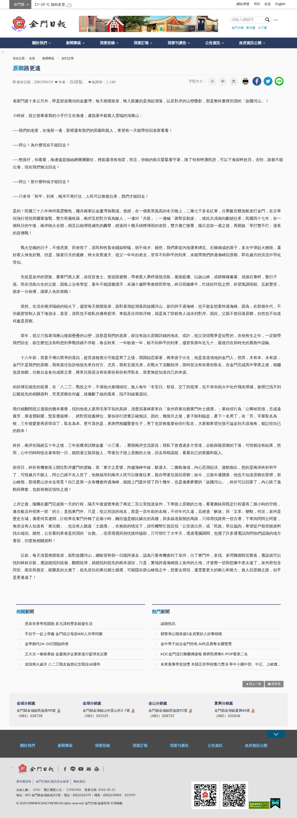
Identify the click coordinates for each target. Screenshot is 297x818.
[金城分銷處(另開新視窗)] (59, 710)
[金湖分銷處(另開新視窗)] (133, 710)
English (280, 4)
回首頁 (276, 683)
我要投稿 (107, 43)
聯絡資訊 (79, 781)
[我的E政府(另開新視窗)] (275, 804)
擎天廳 (250, 27)
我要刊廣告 (177, 43)
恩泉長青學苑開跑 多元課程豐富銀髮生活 (59, 624)
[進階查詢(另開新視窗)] (275, 20)
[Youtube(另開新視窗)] (81, 769)
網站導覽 (242, 4)
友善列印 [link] (245, 81)
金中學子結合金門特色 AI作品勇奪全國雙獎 (196, 644)
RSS (257, 4)
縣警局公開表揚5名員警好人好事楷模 (191, 634)
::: (11, 4)
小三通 (262, 27)
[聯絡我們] (89, 769)
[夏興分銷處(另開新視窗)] (253, 710)
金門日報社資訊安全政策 (52, 781)
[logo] (38, 24)
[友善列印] (97, 769)
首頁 (267, 4)
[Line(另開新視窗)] (73, 769)
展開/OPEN (276, 734)
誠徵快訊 (168, 624)
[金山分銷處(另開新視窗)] (190, 710)
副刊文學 (68, 58)
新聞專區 (73, 43)
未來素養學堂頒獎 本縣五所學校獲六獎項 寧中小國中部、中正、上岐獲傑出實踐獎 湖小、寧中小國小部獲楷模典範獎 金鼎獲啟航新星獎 (221, 664)
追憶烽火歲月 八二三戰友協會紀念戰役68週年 (62, 664)
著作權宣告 (23, 781)
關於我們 (39, 43)
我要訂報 (141, 43)
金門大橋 (238, 27)
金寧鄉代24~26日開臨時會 (47, 644)
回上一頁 (255, 683)
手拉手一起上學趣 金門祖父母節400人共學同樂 (64, 634)
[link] (256, 81)
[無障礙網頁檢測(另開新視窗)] (259, 806)
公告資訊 (212, 43)
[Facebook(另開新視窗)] (65, 769)
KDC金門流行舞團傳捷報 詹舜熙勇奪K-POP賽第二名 (204, 654)
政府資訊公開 (250, 43)
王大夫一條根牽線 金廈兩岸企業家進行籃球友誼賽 (66, 654)
